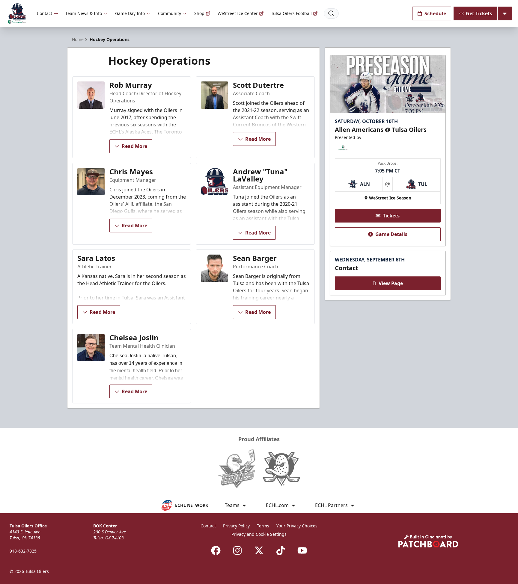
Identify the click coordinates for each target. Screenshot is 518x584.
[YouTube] (302, 550)
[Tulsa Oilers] (17, 13)
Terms (263, 526)
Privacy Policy (236, 526)
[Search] (331, 13)
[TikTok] (280, 550)
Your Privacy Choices (296, 526)
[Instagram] (237, 550)
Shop (199, 13)
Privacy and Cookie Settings (259, 534)
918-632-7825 (23, 551)
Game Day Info (130, 13)
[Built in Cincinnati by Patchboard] (428, 541)
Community (169, 13)
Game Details (391, 234)
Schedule (435, 13)
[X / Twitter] (259, 550)
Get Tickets (479, 13)
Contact (44, 13)
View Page (391, 283)
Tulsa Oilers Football (291, 13)
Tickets (391, 215)
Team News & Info (83, 13)
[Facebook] (215, 550)
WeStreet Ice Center (238, 13)
